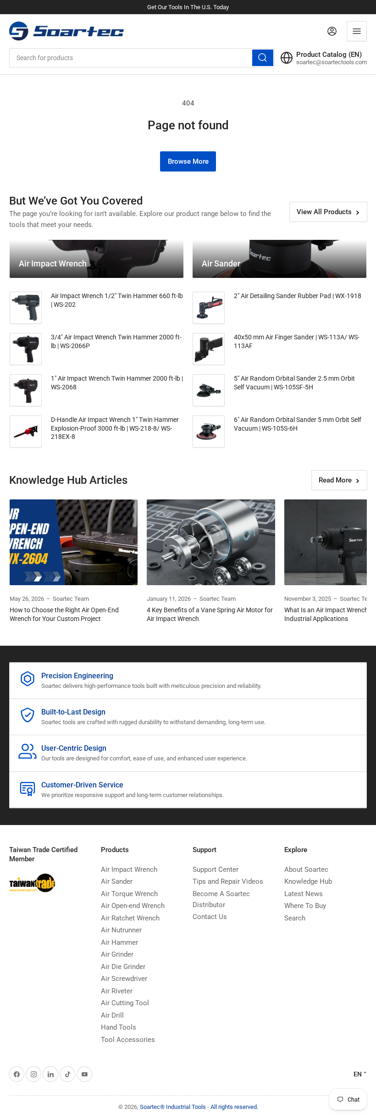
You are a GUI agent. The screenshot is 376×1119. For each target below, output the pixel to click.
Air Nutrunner (121, 930)
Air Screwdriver (124, 979)
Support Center (215, 869)
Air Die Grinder (123, 967)
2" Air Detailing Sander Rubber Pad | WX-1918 (297, 295)
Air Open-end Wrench (133, 906)
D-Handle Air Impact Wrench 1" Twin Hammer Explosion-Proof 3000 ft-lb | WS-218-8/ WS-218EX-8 (115, 428)
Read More (335, 480)
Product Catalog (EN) (329, 54)
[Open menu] (357, 31)
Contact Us (210, 917)
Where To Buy (305, 906)
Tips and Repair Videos (228, 881)
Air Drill (112, 1015)
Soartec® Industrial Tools (173, 1106)
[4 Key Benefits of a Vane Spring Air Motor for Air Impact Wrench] (211, 542)
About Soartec (306, 869)
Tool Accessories (128, 1040)
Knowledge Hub (308, 881)
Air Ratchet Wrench (130, 918)
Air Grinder (117, 954)
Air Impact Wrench (129, 869)
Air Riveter (117, 991)
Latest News (303, 894)
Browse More (188, 161)
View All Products (324, 212)
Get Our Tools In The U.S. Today (188, 7)
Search (294, 918)
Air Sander (117, 881)
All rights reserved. (234, 1106)
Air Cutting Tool (125, 1003)
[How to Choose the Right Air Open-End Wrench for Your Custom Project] (74, 542)
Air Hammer (119, 942)
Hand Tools (118, 1027)
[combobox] (142, 57)
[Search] (263, 58)
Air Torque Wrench (129, 894)
